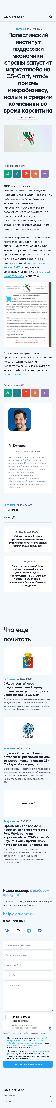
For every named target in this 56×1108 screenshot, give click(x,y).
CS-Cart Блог (14, 17)
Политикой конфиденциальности (27, 1039)
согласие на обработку (19, 1045)
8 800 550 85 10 (15, 921)
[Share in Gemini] (45, 174)
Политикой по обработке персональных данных (26, 1041)
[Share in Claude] (35, 174)
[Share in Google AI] (26, 174)
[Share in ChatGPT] (8, 174)
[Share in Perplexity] (17, 174)
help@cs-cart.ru (18, 914)
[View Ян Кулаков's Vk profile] (28, 436)
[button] (48, 16)
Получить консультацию (28, 1064)
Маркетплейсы (27, 117)
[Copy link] (13, 517)
